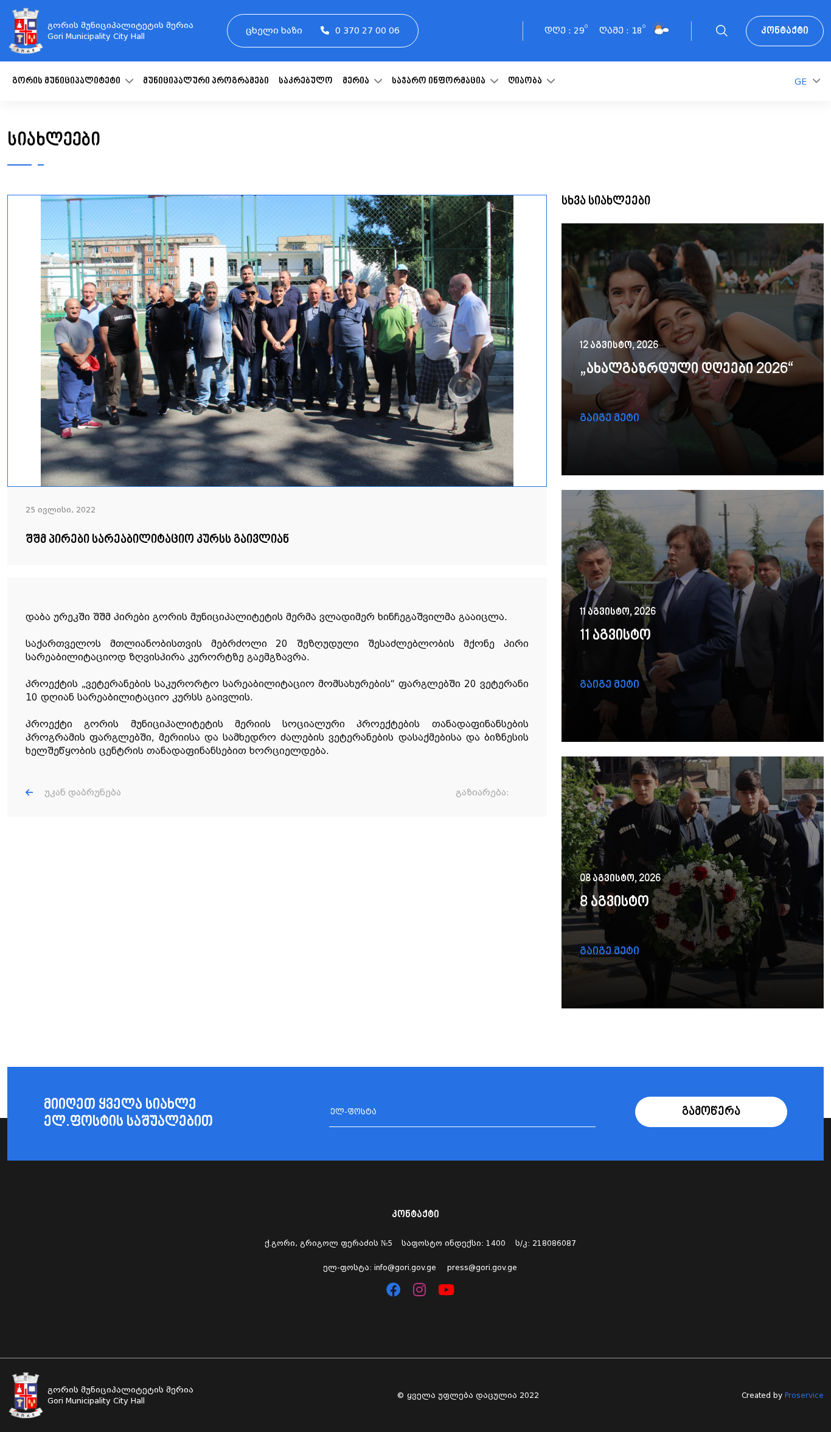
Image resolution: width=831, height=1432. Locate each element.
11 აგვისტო (615, 635)
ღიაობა (526, 81)
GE (800, 81)
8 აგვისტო (614, 902)
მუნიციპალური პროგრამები (206, 81)
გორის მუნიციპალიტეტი (67, 81)
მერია (356, 81)
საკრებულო (306, 81)
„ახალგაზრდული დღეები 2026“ (687, 369)
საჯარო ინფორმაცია (439, 81)
